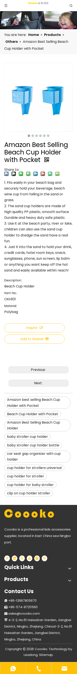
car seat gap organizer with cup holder (34, 456)
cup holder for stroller (25, 476)
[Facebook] (7, 558)
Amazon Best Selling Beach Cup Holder (33, 425)
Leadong (31, 654)
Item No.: (10, 293)
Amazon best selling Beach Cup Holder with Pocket (33, 402)
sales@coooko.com (24, 613)
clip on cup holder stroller (28, 493)
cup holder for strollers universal (34, 467)
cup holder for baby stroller (30, 484)
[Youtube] (29, 558)
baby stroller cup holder (27, 436)
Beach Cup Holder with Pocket (32, 414)
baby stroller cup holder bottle (33, 445)
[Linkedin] (14, 558)
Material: (10, 306)
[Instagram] (37, 558)
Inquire (31, 327)
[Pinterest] (44, 558)
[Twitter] (22, 558)
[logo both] (29, 513)
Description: (13, 280)
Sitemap (46, 654)
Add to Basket (32, 338)
